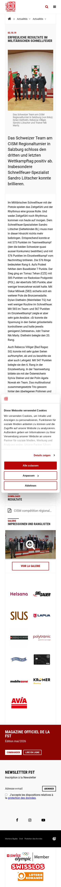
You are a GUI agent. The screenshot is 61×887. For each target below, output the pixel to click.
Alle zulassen (30, 465)
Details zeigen (42, 455)
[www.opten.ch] (54, 838)
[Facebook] (17, 820)
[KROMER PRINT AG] (41, 682)
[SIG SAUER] (41, 594)
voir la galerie (30, 566)
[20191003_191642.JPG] (30, 544)
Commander (13, 752)
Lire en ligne (32, 752)
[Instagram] (29, 820)
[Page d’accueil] (12, 7)
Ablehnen (30, 485)
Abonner (49, 788)
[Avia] (19, 704)
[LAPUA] (41, 616)
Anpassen (29, 475)
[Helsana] (19, 594)
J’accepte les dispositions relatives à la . (29, 796)
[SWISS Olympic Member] (30, 857)
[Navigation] (54, 7)
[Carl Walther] (19, 660)
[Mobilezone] (19, 682)
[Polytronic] (41, 638)
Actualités (22, 19)
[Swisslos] (30, 867)
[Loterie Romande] (30, 877)
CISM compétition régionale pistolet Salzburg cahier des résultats (35, 510)
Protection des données (33, 839)
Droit (21, 839)
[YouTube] (43, 820)
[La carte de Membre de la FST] (41, 660)
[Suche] (47, 7)
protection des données (22, 798)
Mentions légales (11, 839)
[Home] (9, 19)
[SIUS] (19, 616)
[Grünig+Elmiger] (19, 638)
